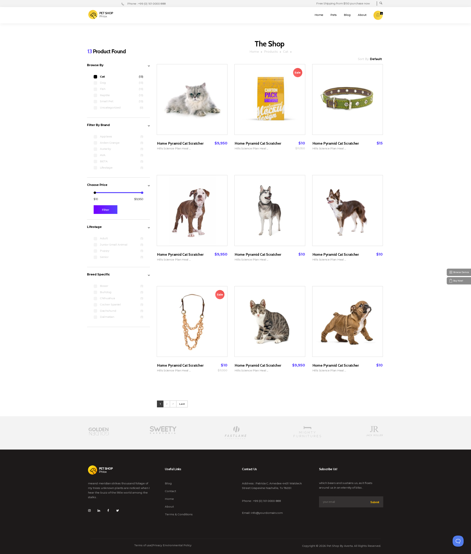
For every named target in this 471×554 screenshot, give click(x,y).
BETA (104, 161)
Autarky (105, 149)
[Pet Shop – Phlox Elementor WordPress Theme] (100, 14)
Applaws (106, 136)
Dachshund (108, 310)
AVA (102, 155)
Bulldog (105, 292)
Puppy (104, 250)
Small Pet (106, 101)
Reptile (105, 95)
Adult (104, 238)
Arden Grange (109, 142)
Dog (103, 82)
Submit (374, 502)
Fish (102, 89)
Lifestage (106, 167)
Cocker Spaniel (110, 304)
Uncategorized (110, 107)
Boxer (104, 286)
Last (182, 403)
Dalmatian (107, 317)
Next (173, 404)
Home (254, 51)
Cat (102, 76)
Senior (104, 257)
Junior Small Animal (113, 244)
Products (271, 51)
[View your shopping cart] (378, 15)
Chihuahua (107, 298)
